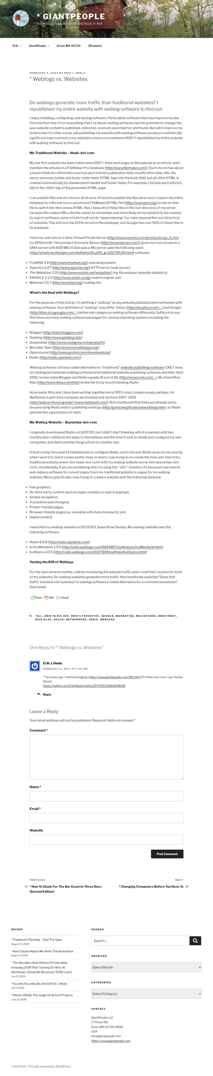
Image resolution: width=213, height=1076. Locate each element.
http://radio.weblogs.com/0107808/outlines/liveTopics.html (100, 552)
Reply (47, 694)
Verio (93, 619)
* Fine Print (18, 1066)
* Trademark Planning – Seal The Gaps (36, 939)
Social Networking (70, 619)
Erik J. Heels (74, 73)
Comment (39, 730)
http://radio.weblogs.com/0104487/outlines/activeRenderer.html (112, 547)
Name (35, 787)
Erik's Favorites (85, 616)
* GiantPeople (70, 16)
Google (108, 616)
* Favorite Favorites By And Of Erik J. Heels (39, 983)
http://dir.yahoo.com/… (144, 308)
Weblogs (107, 619)
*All (39, 616)
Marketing (125, 616)
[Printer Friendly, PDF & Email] (50, 597)
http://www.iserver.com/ (120, 243)
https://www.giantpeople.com (110, 1041)
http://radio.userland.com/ (60, 357)
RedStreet (167, 616)
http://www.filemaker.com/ (126, 168)
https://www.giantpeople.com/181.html (114, 677)
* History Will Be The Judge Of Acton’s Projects (42, 995)
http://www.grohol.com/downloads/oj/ (80, 352)
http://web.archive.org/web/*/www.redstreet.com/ (69, 402)
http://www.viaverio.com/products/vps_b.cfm (143, 238)
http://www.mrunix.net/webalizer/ (85, 273)
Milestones (146, 616)
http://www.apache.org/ (71, 268)
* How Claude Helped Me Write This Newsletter (42, 951)
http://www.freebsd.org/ (68, 263)
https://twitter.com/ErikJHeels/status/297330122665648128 (84, 685)
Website (36, 830)
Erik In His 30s (57, 616)
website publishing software (142, 367)
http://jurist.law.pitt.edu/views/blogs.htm (134, 407)
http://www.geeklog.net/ (62, 337)
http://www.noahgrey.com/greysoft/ (76, 342)
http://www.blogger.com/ (63, 332)
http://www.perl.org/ (141, 203)
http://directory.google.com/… (54, 313)
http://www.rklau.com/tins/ (58, 382)
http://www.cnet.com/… (138, 377)
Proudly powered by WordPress (50, 1066)
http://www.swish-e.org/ (72, 278)
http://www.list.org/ (67, 283)
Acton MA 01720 (68, 45)
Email (35, 809)
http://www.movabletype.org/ (75, 347)
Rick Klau (43, 619)
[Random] (95, 45)
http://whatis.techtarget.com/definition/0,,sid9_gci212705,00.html (82, 253)
